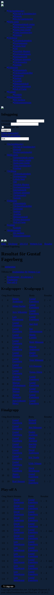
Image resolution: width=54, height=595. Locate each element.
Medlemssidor (14, 97)
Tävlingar (12, 38)
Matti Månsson (36, 342)
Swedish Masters (22, 51)
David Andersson (34, 451)
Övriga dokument (22, 86)
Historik (18, 16)
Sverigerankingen (22, 54)
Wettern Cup (36, 244)
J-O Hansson (35, 366)
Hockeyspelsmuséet (23, 19)
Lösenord (5, 124)
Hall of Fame (20, 89)
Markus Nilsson (16, 390)
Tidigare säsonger (22, 59)
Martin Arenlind (33, 439)
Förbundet (13, 67)
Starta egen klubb (22, 29)
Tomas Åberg (35, 372)
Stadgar (17, 78)
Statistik (18, 65)
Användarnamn (8, 121)
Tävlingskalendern (23, 40)
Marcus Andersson (34, 348)
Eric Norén (34, 457)
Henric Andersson (17, 300)
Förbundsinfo (20, 70)
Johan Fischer (19, 306)
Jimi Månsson (35, 427)
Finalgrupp (12, 279)
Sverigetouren (20, 43)
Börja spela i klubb (23, 27)
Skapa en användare (10, 136)
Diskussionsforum (22, 102)
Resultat (48, 244)
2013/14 (24, 244)
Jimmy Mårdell (16, 475)
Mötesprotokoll (21, 83)
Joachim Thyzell (32, 445)
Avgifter (18, 81)
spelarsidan (10, 266)
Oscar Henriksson (34, 469)
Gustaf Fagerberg (34, 300)
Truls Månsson (36, 360)
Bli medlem (19, 100)
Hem (3, 244)
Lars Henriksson (17, 318)
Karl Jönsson (18, 481)
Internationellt (20, 56)
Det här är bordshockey (25, 13)
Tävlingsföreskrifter (23, 73)
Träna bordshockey (23, 32)
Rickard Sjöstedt (32, 421)
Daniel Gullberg (33, 354)
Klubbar (18, 35)
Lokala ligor (20, 46)
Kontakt (12, 91)
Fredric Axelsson (33, 433)
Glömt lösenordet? (10, 133)
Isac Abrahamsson (35, 330)
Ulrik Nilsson (35, 463)
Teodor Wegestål (16, 396)
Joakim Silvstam (16, 378)
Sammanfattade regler (24, 24)
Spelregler (19, 75)
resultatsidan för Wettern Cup (26, 272)
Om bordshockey (16, 11)
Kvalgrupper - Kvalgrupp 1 (20, 277)
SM (16, 48)
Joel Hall (33, 324)
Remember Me (11, 127)
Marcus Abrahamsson (19, 384)
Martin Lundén (33, 336)
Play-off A (12, 282)
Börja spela (13, 21)
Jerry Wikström (19, 312)
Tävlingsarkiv (20, 62)
